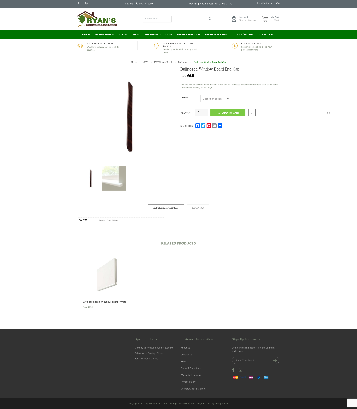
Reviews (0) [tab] (198, 207)
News (183, 361)
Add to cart (230, 112)
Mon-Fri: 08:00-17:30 (220, 3)
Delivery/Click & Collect (193, 388)
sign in (242, 20)
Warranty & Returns (191, 375)
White (115, 220)
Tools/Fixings (243, 34)
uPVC (136, 34)
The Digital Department (217, 403)
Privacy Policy (188, 381)
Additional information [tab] (166, 207)
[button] (252, 112)
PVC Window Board (163, 62)
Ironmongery (104, 34)
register (252, 20)
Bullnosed (183, 62)
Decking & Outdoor (158, 34)
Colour (184, 97)
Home (134, 62)
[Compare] (328, 112)
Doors (85, 34)
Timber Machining (216, 34)
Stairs (123, 34)
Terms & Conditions (191, 368)
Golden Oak (105, 220)
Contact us (186, 354)
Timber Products (188, 34)
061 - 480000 (146, 3)
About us (185, 347)
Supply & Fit (267, 34)
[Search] (210, 19)
